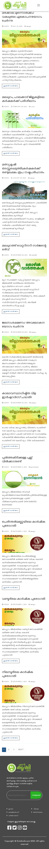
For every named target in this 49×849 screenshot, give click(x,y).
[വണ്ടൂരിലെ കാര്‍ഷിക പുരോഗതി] (24, 617)
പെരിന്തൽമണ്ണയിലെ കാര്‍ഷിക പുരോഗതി (23, 524)
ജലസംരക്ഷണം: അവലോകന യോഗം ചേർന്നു (23, 325)
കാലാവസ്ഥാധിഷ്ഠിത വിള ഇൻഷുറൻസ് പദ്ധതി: (19, 395)
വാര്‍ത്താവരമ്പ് (13, 816)
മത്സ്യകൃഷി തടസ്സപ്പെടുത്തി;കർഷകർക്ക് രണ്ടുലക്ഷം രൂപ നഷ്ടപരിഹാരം (23, 168)
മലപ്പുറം (28, 26)
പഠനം (33, 107)
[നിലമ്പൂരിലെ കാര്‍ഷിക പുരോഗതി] (24, 694)
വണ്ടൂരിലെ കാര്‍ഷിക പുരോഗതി (23, 599)
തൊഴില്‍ (34, 255)
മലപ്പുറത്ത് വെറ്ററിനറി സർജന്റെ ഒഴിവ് (24, 248)
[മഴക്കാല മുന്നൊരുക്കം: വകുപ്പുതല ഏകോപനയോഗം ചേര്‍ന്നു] (24, 39)
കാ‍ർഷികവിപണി (14, 812)
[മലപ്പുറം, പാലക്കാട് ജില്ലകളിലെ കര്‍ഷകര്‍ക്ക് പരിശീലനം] (24, 119)
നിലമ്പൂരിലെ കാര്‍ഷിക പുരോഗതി (17, 674)
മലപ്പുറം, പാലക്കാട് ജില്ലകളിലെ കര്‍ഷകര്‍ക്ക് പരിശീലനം (23, 99)
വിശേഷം (36, 809)
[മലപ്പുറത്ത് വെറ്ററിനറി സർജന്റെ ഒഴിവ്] (24, 268)
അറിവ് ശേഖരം (37, 812)
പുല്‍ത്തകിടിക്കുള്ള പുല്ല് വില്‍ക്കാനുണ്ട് (17, 460)
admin (6, 26)
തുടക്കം (11, 809)
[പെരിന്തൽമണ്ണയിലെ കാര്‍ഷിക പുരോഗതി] (24, 544)
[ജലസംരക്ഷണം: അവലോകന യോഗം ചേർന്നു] (24, 345)
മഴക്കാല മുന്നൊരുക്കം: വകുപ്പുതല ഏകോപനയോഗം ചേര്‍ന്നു (22, 17)
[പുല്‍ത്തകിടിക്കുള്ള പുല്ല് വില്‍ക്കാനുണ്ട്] (24, 480)
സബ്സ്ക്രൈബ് (36, 795)
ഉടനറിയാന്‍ (35, 467)
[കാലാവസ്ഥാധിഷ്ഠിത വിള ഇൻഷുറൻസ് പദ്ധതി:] (24, 415)
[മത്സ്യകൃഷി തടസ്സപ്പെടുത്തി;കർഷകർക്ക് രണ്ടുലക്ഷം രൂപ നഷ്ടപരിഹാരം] (24, 190)
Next (20, 750)
